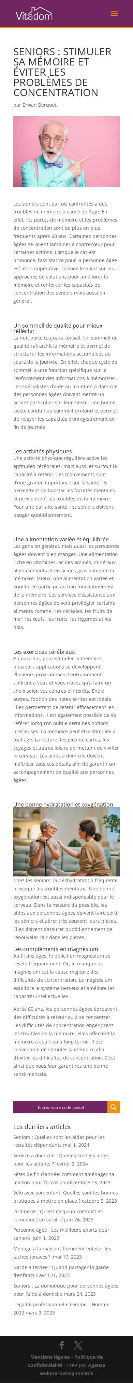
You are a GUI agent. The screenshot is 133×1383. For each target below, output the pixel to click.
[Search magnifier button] (113, 1107)
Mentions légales (50, 1357)
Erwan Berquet (40, 105)
